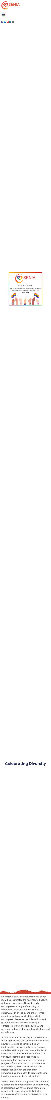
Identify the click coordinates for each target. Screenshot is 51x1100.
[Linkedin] (5, 22)
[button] (3, 14)
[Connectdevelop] (10, 22)
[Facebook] (2, 22)
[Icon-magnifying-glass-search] (13, 22)
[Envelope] (8, 22)
